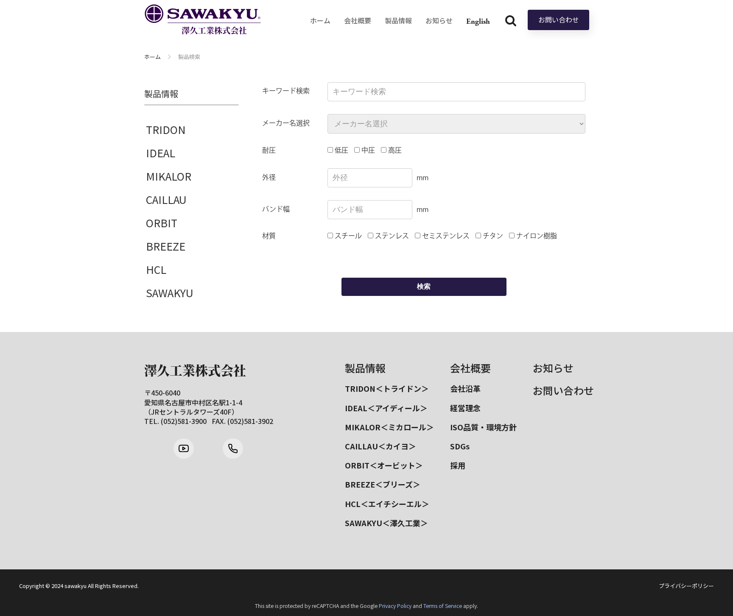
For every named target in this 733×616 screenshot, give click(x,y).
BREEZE (165, 246)
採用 (457, 465)
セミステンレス (445, 236)
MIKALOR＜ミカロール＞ (389, 426)
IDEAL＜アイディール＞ (386, 407)
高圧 (394, 151)
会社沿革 (465, 388)
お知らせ (553, 367)
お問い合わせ (558, 19)
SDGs (460, 446)
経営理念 (465, 407)
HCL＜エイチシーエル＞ (387, 503)
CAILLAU (166, 199)
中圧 (367, 151)
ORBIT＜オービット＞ (384, 465)
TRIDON (166, 129)
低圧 (340, 151)
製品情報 (365, 367)
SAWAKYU (169, 292)
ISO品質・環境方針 (483, 426)
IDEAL (160, 152)
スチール (347, 236)
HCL (156, 269)
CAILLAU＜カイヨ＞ (380, 446)
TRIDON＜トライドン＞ (387, 388)
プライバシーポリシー (686, 586)
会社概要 (470, 367)
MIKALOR (168, 176)
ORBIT (161, 222)
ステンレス (391, 236)
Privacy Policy (395, 606)
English (478, 21)
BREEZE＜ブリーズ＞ (382, 484)
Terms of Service (442, 606)
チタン (492, 236)
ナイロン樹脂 (536, 236)
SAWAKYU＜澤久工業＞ (386, 522)
